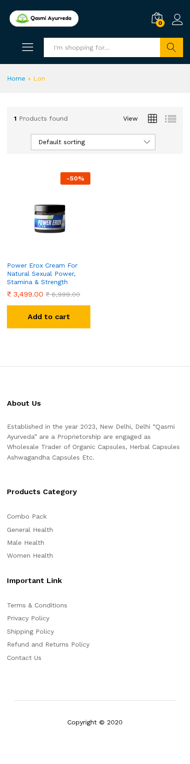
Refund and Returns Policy (48, 644)
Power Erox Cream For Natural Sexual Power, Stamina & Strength (42, 274)
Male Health (25, 542)
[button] (48, 316)
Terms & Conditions (37, 605)
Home (16, 78)
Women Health (30, 555)
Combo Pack (27, 516)
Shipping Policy (30, 631)
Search (171, 47)
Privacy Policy (28, 618)
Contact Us (24, 657)
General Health (30, 529)
